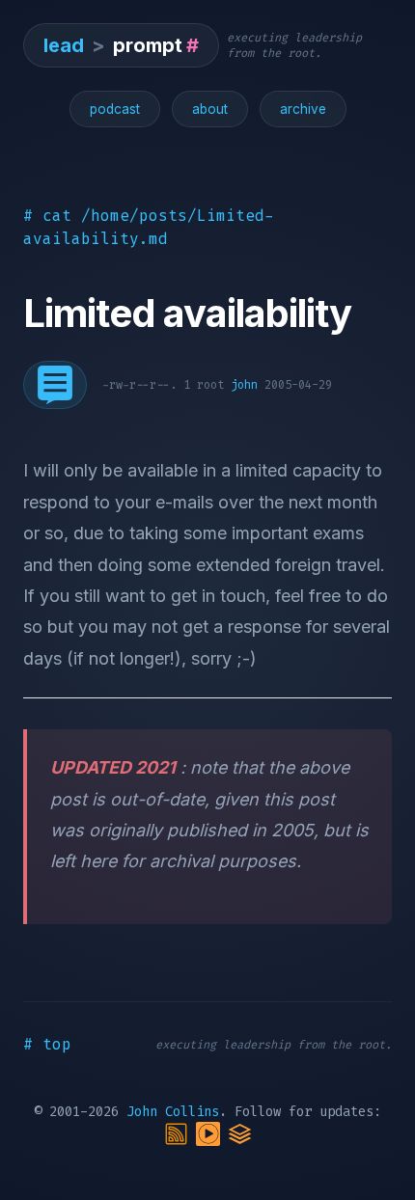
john (244, 385)
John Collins (172, 1112)
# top (47, 1044)
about (210, 109)
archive (303, 109)
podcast (115, 109)
